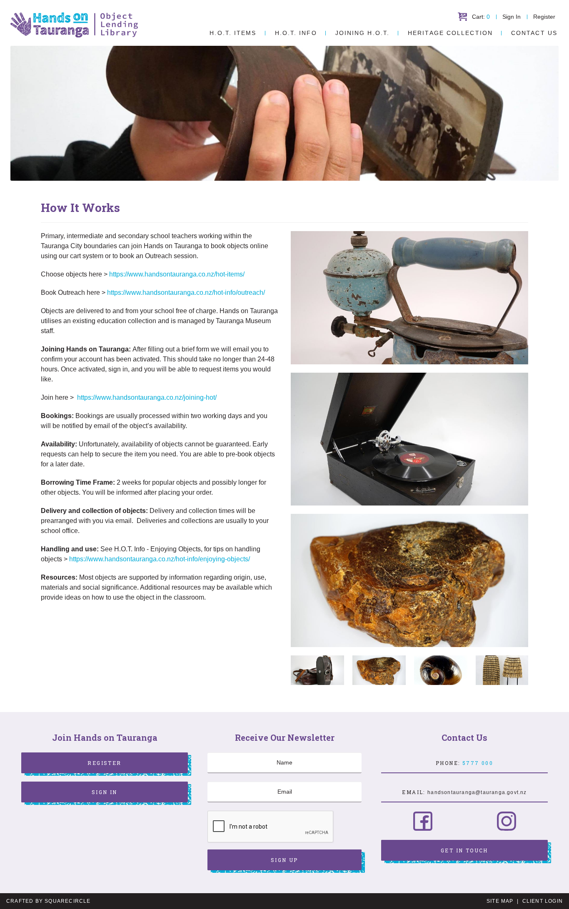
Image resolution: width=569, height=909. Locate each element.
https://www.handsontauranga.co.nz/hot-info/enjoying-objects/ (159, 559)
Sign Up (284, 860)
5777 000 (477, 763)
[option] (409, 580)
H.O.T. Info (296, 33)
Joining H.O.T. (362, 33)
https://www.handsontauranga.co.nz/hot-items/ (177, 274)
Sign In (511, 16)
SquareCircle (67, 901)
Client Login (542, 901)
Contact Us (534, 33)
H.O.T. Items (233, 33)
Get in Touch (464, 850)
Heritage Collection (450, 33)
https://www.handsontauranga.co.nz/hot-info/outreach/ (186, 292)
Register (544, 16)
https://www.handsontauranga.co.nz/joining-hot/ (147, 397)
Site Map (500, 901)
